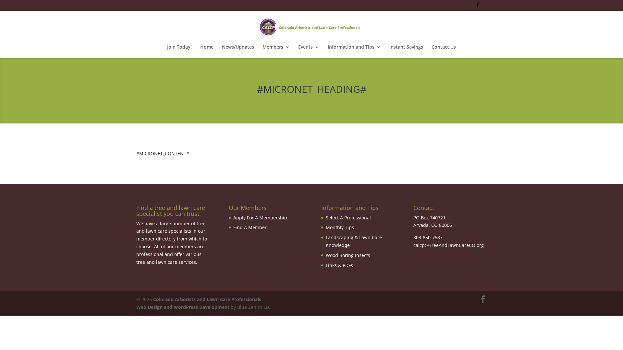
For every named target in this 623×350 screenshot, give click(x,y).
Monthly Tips (340, 227)
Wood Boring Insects (348, 255)
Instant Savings (406, 47)
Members (273, 47)
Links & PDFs (339, 265)
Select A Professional (348, 218)
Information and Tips (351, 47)
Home (207, 47)
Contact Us (444, 47)
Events (305, 47)
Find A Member (250, 227)
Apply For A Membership (260, 218)
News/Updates (238, 47)
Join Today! (179, 47)
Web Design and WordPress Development (182, 307)
